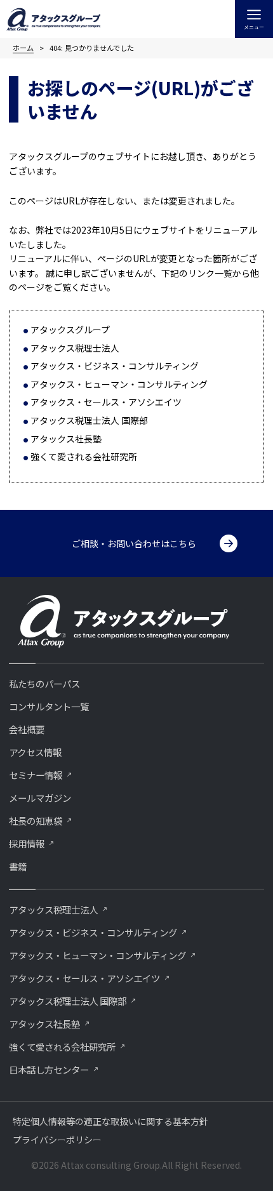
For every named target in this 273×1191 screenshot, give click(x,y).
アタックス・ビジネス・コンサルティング (114, 365)
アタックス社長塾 (66, 438)
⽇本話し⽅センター (49, 1069)
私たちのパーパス (44, 683)
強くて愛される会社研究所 (83, 456)
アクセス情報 (35, 752)
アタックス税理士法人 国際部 (89, 420)
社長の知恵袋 (35, 820)
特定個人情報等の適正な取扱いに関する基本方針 (110, 1121)
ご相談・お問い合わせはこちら (134, 543)
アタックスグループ (70, 329)
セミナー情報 (35, 775)
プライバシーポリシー (57, 1139)
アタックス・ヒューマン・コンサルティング (119, 384)
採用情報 (26, 843)
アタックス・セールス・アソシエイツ (106, 402)
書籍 (18, 866)
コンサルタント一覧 (49, 706)
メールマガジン (40, 797)
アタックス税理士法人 (74, 348)
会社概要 (26, 729)
